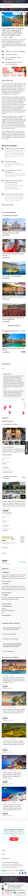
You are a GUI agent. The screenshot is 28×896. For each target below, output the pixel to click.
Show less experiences (14, 325)
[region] (14, 410)
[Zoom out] (24, 406)
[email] (21, 14)
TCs (14, 2)
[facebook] (18, 14)
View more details (6, 454)
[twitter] (20, 14)
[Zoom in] (24, 404)
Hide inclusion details (7, 205)
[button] (25, 661)
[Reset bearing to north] (24, 408)
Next (23, 399)
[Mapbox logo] (5, 418)
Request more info (6, 894)
